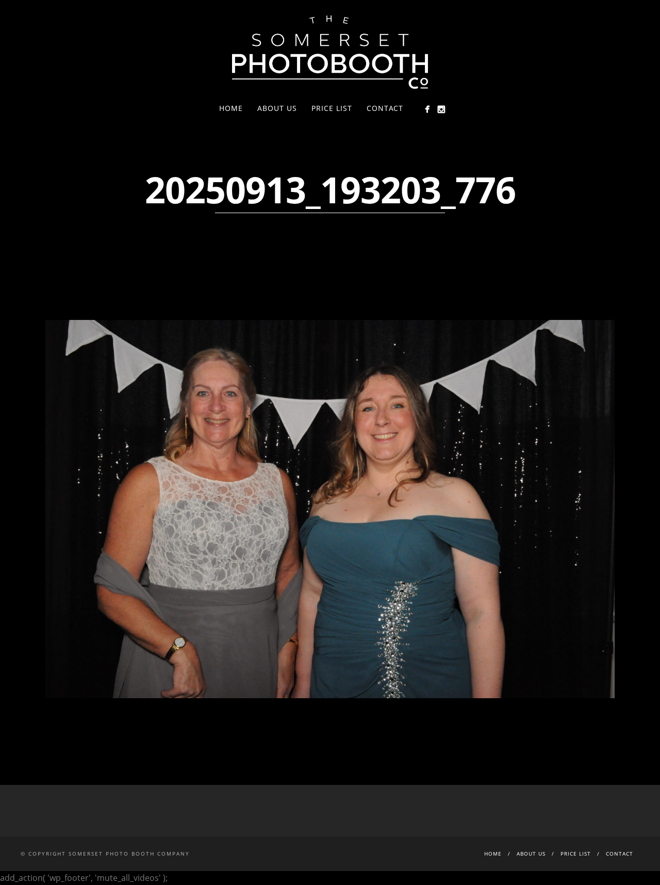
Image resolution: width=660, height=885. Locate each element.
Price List (331, 108)
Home (231, 108)
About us (277, 108)
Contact (385, 108)
